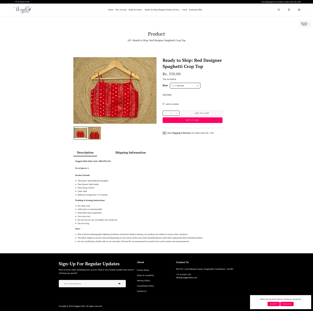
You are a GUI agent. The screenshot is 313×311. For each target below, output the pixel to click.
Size (165, 85)
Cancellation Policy (145, 285)
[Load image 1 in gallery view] (80, 133)
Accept (273, 304)
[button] (278, 9)
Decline (287, 304)
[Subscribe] (119, 283)
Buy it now (192, 120)
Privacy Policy (143, 270)
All (129, 40)
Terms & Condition (145, 275)
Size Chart (167, 94)
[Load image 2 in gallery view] (94, 133)
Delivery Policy (143, 280)
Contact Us (141, 291)
